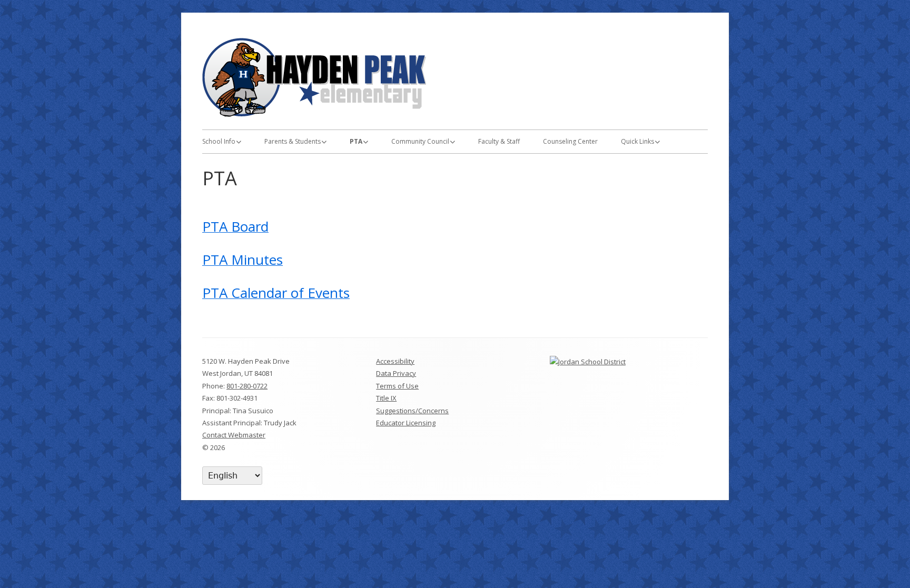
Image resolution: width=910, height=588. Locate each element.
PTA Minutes (242, 259)
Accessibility (395, 361)
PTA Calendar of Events (276, 292)
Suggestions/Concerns (412, 410)
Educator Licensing (406, 422)
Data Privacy (396, 373)
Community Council (420, 141)
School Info (218, 141)
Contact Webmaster (233, 435)
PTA (356, 141)
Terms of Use (397, 386)
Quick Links (637, 141)
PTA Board (235, 226)
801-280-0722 (247, 386)
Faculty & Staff (499, 141)
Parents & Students (292, 141)
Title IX (386, 398)
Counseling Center (570, 141)
